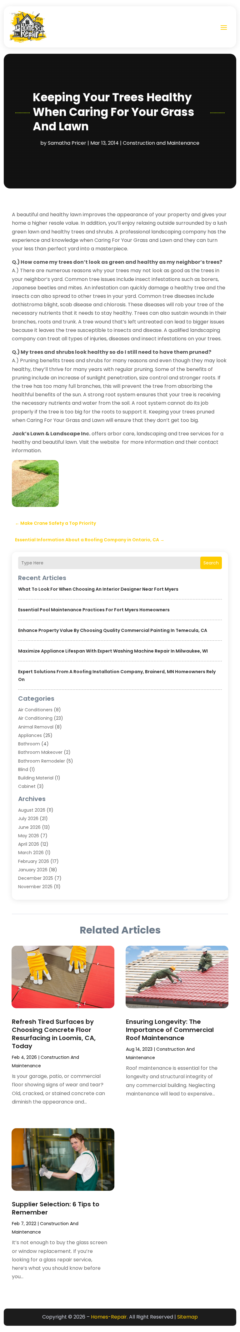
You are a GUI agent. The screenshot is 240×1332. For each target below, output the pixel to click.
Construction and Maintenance (161, 143)
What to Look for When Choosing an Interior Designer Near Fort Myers (98, 589)
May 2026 (28, 836)
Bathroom (29, 744)
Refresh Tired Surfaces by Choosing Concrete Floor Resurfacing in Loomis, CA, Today (54, 1033)
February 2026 (33, 861)
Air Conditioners (35, 710)
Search (211, 563)
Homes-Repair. (109, 1316)
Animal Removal (35, 727)
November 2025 (35, 887)
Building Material (35, 778)
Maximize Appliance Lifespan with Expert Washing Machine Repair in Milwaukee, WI (113, 651)
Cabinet (27, 786)
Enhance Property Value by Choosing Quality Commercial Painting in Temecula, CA (112, 630)
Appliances (30, 735)
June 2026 (29, 827)
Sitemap (187, 1316)
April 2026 (28, 844)
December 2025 (35, 878)
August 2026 (31, 810)
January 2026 (33, 870)
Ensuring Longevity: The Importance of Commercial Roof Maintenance (170, 1029)
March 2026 (31, 852)
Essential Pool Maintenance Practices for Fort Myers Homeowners (94, 610)
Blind (23, 769)
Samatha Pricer (67, 143)
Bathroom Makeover (40, 752)
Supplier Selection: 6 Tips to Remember (55, 1208)
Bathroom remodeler (41, 761)
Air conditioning (35, 718)
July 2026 (28, 818)
